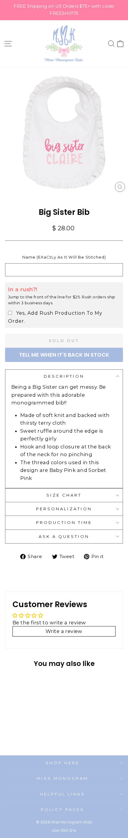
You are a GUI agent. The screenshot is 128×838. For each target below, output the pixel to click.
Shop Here (62, 762)
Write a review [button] (64, 631)
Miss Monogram (63, 778)
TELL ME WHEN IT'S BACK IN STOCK (64, 354)
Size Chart (64, 495)
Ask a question (64, 536)
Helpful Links (62, 794)
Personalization (64, 508)
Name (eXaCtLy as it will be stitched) (64, 257)
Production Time (64, 522)
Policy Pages (62, 809)
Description (64, 376)
